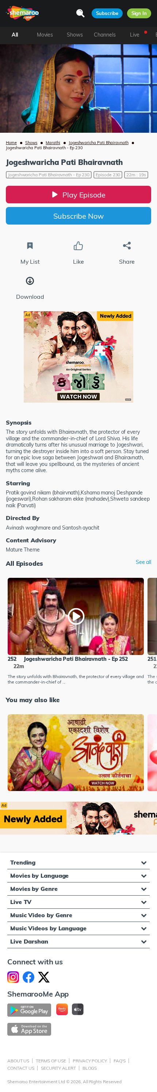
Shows (31, 142)
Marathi (53, 142)
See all (143, 562)
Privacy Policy (90, 1060)
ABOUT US (18, 1060)
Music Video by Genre (41, 915)
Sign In (139, 13)
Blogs (90, 1068)
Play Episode (84, 194)
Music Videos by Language (48, 928)
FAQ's (120, 1060)
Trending (22, 862)
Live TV (20, 901)
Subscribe (107, 13)
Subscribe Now (78, 216)
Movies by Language (39, 875)
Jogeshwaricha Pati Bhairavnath (99, 142)
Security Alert (58, 1068)
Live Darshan (29, 941)
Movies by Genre (34, 888)
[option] (76, 632)
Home (11, 142)
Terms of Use (51, 1060)
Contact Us (20, 1068)
